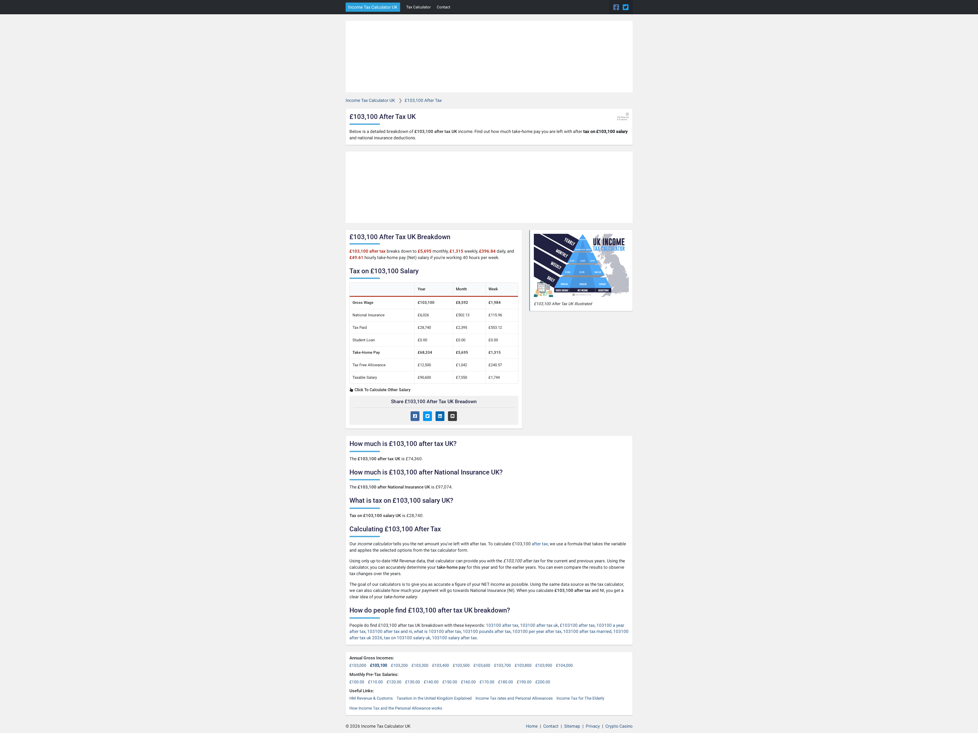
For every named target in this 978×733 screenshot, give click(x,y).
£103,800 (523, 665)
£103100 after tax (577, 625)
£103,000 (357, 665)
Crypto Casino (619, 726)
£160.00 (468, 682)
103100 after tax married (587, 631)
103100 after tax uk (539, 625)
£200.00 (542, 682)
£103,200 (399, 665)
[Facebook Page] (617, 7)
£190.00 (524, 682)
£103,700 (502, 665)
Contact (443, 7)
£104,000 (564, 665)
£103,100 (378, 665)
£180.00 (505, 682)
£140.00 (431, 682)
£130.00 (412, 682)
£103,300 (420, 665)
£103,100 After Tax (423, 100)
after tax (540, 543)
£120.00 (394, 682)
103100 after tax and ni (389, 631)
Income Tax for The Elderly (580, 698)
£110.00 (375, 682)
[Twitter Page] (626, 7)
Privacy (593, 726)
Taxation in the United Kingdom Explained (434, 698)
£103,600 (481, 665)
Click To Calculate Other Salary (382, 390)
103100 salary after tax (454, 637)
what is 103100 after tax (437, 631)
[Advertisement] (489, 56)
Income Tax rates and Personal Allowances (514, 698)
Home (532, 726)
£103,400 (440, 665)
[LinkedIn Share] (440, 416)
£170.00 (487, 682)
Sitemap (572, 726)
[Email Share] (452, 416)
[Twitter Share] (427, 416)
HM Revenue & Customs (371, 698)
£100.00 (356, 682)
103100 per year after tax (536, 631)
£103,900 (543, 665)
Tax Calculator (418, 7)
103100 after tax (502, 625)
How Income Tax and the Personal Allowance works (395, 708)
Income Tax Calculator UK (373, 7)
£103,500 (461, 665)
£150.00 (449, 682)
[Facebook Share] (415, 416)
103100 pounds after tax (487, 631)
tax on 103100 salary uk (407, 637)
